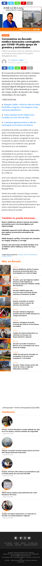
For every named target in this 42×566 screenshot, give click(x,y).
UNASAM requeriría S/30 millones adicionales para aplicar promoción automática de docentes (21, 232)
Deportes (18, 545)
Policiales (9, 545)
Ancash (20, 254)
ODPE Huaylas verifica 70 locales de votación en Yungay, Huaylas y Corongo (21, 239)
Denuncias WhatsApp (30, 545)
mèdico (9, 256)
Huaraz (16, 543)
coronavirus (33, 254)
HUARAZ (4, 256)
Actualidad (8, 543)
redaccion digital (17, 60)
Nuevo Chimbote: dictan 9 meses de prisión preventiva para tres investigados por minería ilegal (20, 224)
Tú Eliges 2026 (33, 543)
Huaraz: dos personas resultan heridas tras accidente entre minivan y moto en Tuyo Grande (20, 247)
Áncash (23, 543)
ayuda (26, 254)
